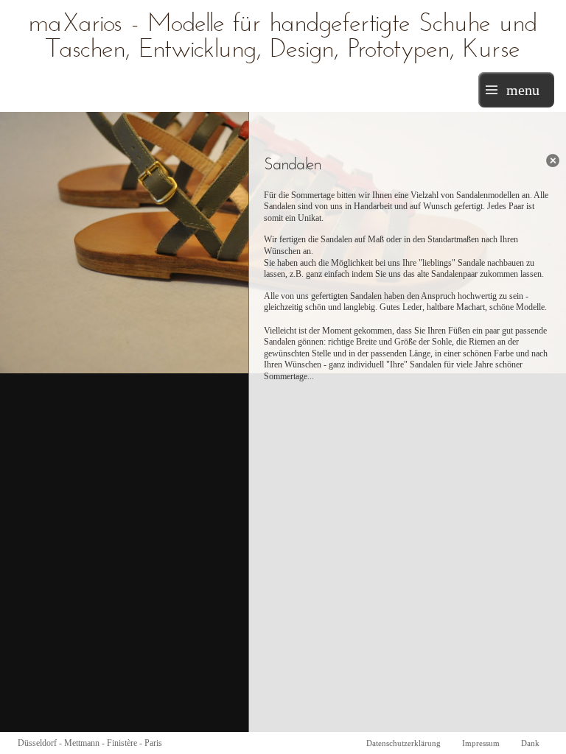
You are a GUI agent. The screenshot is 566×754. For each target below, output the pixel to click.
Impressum (481, 743)
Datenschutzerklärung (403, 743)
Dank (530, 743)
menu (522, 90)
